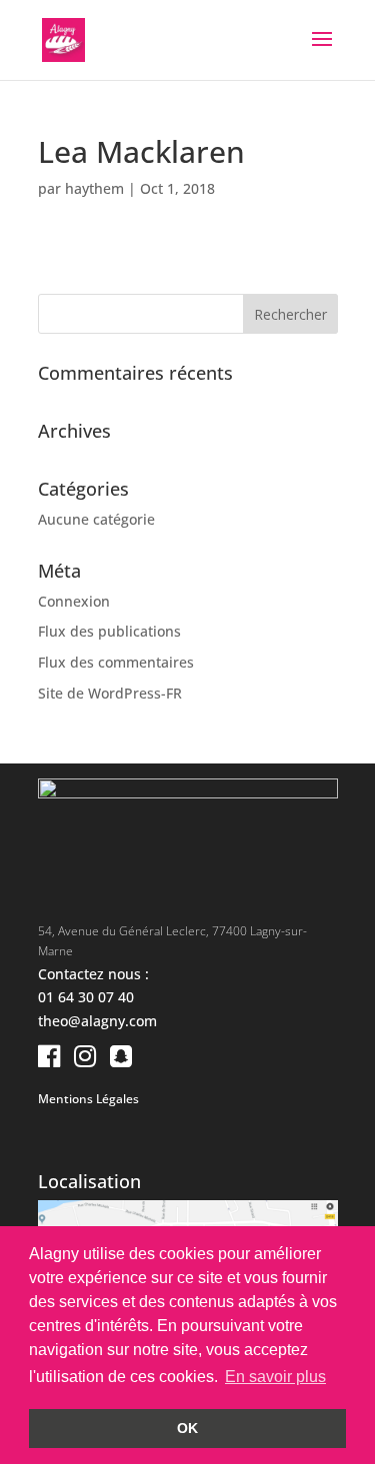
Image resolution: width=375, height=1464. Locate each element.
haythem (94, 188)
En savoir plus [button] (275, 1376)
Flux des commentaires (116, 662)
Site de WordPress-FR (110, 693)
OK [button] (187, 1428)
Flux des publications (109, 631)
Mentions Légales (88, 1098)
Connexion (74, 601)
